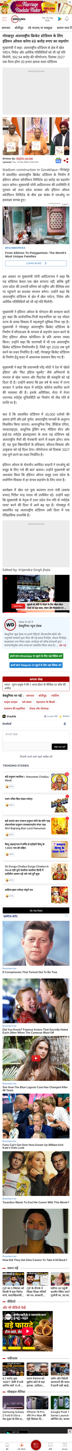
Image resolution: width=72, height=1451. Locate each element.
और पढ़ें (62, 645)
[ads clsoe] (70, 1431)
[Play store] (60, 18)
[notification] (66, 18)
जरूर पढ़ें (12, 1268)
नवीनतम (12, 1358)
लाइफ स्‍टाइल (11, 702)
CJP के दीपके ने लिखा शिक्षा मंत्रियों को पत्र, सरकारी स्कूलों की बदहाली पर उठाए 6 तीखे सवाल (36, 1291)
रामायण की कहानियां (14, 708)
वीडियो (11, 1301)
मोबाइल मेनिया (16, 1391)
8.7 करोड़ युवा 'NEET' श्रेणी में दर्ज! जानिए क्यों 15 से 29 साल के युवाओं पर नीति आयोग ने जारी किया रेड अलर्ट (13, 1382)
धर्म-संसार (27, 702)
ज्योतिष (55, 696)
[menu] (5, 19)
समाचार (6, 28)
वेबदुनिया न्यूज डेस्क (24, 158)
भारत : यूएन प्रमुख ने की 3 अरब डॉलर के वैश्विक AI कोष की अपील (35, 686)
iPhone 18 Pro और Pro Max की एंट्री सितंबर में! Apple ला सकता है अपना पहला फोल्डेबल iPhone (37, 1415)
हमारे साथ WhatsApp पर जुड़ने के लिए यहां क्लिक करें (36, 656)
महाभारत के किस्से (45, 702)
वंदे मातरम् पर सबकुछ (40, 28)
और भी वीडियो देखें (14, 1307)
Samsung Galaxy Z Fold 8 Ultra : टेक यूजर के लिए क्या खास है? (13, 1415)
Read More (18, 606)
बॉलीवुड (19, 28)
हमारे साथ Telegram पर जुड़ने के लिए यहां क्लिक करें (36, 665)
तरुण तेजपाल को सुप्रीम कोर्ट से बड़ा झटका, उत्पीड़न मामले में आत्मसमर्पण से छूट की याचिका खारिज (37, 1382)
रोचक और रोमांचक (39, 708)
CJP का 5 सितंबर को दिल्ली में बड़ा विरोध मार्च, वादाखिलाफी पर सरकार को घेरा (13, 1291)
